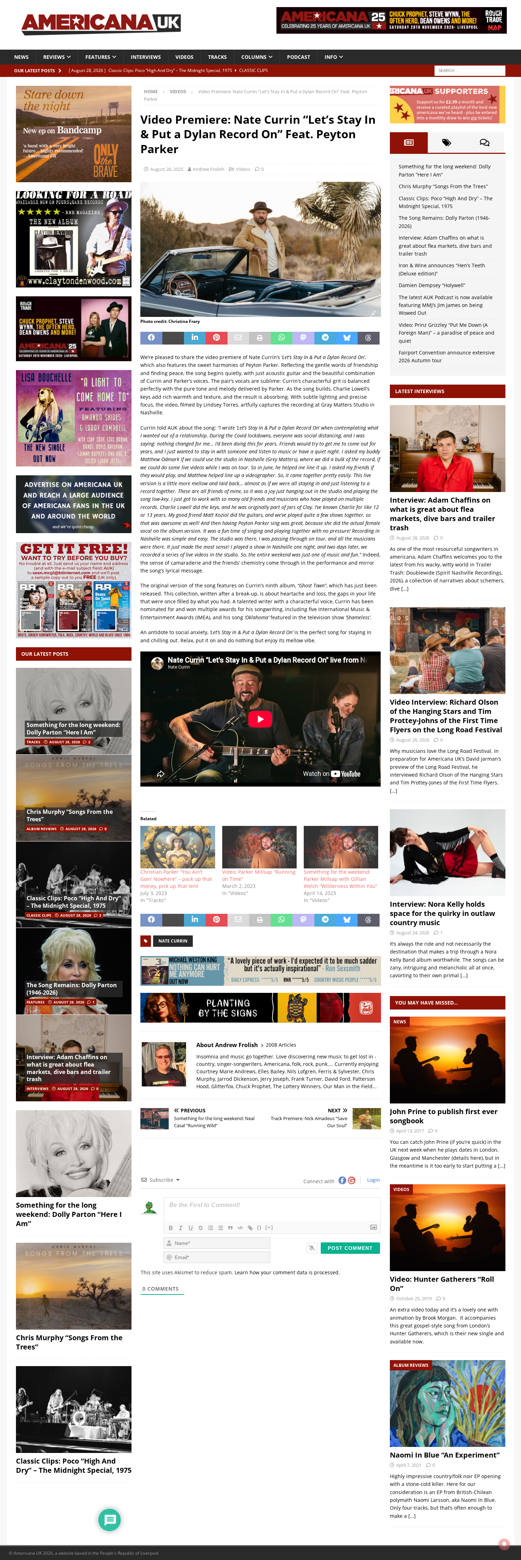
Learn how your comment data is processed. (287, 1272)
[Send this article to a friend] (238, 338)
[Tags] (447, 142)
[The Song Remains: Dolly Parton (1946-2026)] (73, 971)
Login (373, 1179)
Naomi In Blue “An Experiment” (445, 1455)
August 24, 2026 (412, 932)
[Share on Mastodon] (303, 338)
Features (97, 57)
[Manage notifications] (504, 1544)
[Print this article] (260, 338)
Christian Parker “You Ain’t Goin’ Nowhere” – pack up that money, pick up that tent (176, 878)
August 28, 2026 (64, 741)
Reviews (54, 57)
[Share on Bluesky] (347, 338)
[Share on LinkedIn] (195, 338)
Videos (184, 57)
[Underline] (191, 1228)
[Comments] (485, 142)
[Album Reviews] (447, 1403)
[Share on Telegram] (325, 338)
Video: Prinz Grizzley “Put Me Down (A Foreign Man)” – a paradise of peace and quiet (446, 332)
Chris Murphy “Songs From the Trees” (70, 815)
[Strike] (201, 1228)
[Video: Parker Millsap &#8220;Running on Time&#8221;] (259, 847)
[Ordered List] (210, 1228)
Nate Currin (172, 941)
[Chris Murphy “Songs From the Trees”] (73, 797)
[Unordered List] (220, 1228)
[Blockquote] (230, 1228)
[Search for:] (470, 70)
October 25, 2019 (414, 1298)
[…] (405, 588)
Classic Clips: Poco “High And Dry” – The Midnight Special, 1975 (74, 902)
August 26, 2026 (412, 740)
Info (331, 57)
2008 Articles (281, 1044)
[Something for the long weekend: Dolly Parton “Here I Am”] (73, 711)
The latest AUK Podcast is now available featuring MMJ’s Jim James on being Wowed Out (446, 305)
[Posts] (409, 142)
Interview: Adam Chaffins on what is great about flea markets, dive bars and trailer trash (69, 1068)
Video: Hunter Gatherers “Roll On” (442, 1283)
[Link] (250, 1228)
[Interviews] (447, 448)
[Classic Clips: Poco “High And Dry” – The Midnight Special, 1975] (73, 884)
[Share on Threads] (368, 338)
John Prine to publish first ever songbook (444, 1116)
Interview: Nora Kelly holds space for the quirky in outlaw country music (442, 913)
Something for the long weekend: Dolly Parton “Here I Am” (74, 728)
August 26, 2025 (166, 169)
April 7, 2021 (408, 1465)
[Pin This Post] (216, 338)
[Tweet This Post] (173, 338)
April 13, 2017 (410, 1131)
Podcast (298, 57)
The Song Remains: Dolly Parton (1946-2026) (72, 988)
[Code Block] (240, 1228)
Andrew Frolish (208, 169)
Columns (254, 57)
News (21, 57)
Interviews (146, 57)
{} (259, 1227)
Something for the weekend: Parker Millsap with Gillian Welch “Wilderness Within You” (340, 878)
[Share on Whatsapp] (281, 338)
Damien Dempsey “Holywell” (432, 285)
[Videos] (447, 1227)
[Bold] (171, 1228)
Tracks (217, 57)
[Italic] (181, 1228)
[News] (447, 1060)
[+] (269, 1227)
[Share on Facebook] (151, 338)
